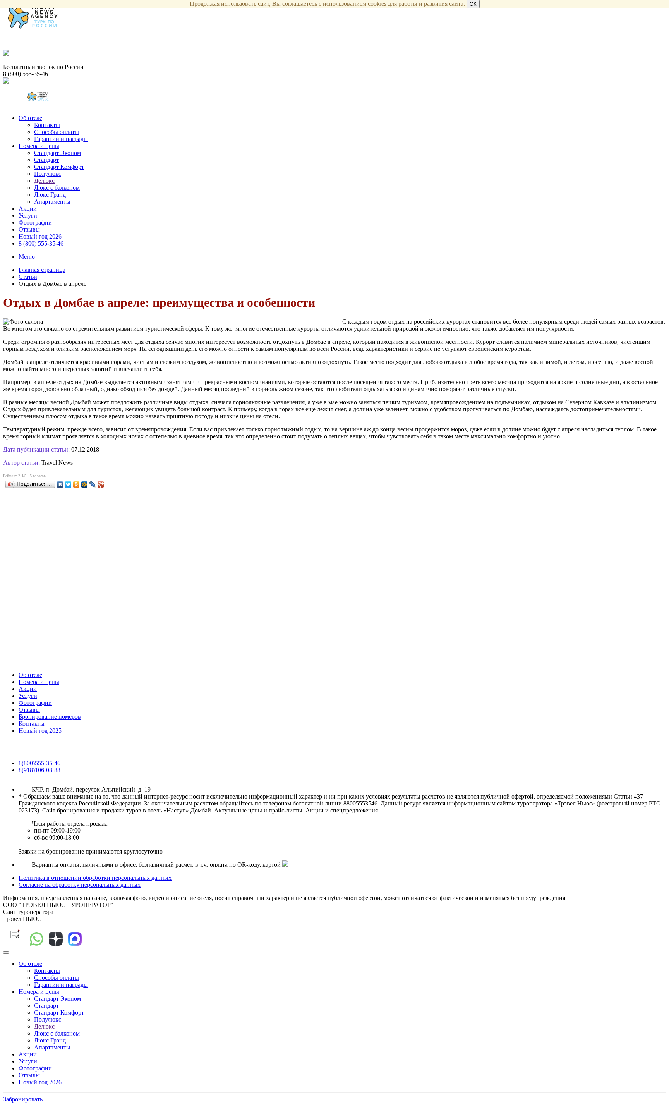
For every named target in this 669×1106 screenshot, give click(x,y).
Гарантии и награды (61, 139)
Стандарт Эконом (57, 152)
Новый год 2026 (40, 236)
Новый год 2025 (40, 730)
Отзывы (29, 229)
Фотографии (35, 222)
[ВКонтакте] (60, 484)
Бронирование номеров (50, 716)
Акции (28, 208)
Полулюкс (47, 173)
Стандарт (46, 159)
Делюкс (44, 180)
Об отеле (30, 118)
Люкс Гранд (50, 194)
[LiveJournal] (93, 484)
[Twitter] (68, 484)
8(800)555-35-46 (39, 763)
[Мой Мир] (85, 484)
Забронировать (23, 1099)
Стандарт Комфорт (59, 166)
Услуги (28, 215)
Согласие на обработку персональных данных (80, 884)
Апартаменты (52, 201)
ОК (473, 4)
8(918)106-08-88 (39, 770)
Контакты (47, 125)
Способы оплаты (56, 132)
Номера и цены (39, 146)
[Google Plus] (101, 484)
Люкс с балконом (57, 187)
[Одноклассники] (76, 484)
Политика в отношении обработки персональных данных (95, 877)
